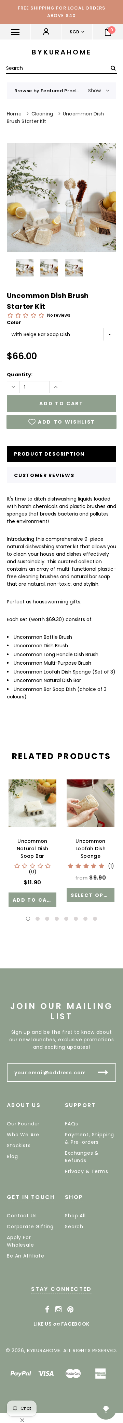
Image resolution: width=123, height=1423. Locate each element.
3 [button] (47, 919)
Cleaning (42, 113)
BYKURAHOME (62, 52)
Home (14, 113)
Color (14, 322)
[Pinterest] (70, 1309)
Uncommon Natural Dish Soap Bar (32, 848)
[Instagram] (58, 1309)
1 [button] (28, 919)
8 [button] (95, 919)
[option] (61, 197)
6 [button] (76, 919)
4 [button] (57, 919)
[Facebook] (47, 1309)
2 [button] (38, 919)
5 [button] (66, 919)
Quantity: (20, 374)
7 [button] (85, 919)
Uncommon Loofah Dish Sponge (91, 848)
